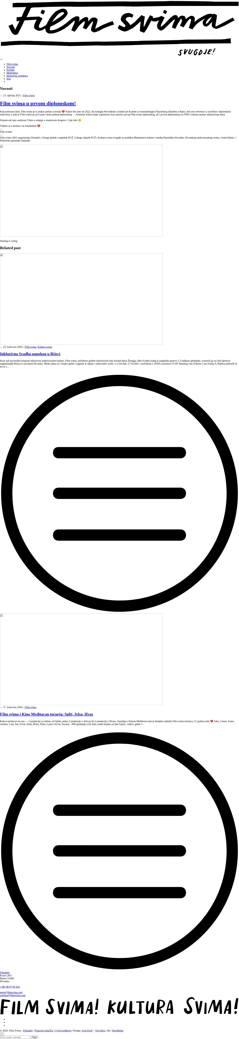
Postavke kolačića (44, 1030)
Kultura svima (45, 347)
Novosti (11, 67)
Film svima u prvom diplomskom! (38, 103)
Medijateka (12, 72)
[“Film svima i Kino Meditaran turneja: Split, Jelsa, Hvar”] (119, 969)
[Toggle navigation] (1, 59)
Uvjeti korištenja (62, 1030)
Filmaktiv (5, 972)
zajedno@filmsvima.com (13, 995)
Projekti (10, 70)
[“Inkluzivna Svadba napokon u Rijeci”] (119, 612)
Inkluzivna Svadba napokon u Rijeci (30, 354)
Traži (34, 1037)
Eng (9, 78)
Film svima (12, 64)
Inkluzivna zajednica (17, 75)
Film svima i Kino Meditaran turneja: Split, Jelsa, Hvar (46, 714)
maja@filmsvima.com (11, 992)
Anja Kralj (86, 1030)
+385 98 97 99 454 (10, 986)
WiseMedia (117, 1030)
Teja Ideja (100, 1030)
